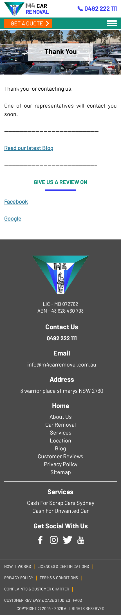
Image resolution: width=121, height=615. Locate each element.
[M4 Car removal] (60, 275)
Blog (60, 448)
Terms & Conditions (59, 577)
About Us (61, 416)
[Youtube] (81, 539)
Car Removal (60, 424)
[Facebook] (40, 539)
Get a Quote (27, 23)
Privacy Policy (60, 464)
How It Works (17, 566)
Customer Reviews (60, 456)
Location (60, 440)
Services (60, 432)
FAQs (77, 600)
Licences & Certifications (63, 566)
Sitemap (60, 471)
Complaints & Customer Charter (36, 588)
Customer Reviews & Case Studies (37, 600)
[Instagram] (53, 539)
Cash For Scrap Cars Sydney (60, 502)
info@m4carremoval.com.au (61, 364)
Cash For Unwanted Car (60, 510)
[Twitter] (67, 539)
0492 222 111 (100, 8)
